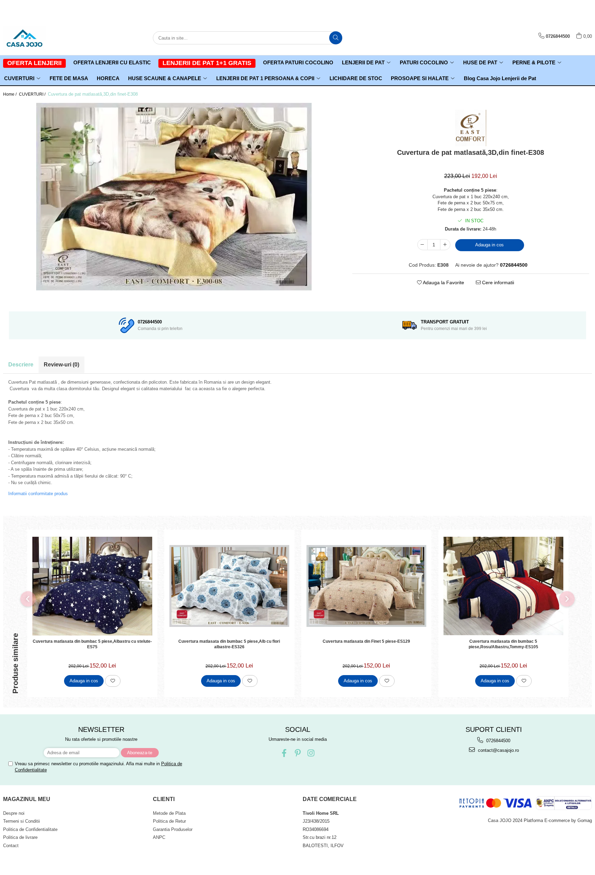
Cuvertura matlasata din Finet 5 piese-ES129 (366, 641)
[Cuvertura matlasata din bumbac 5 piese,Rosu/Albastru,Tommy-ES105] (503, 586)
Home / (10, 94)
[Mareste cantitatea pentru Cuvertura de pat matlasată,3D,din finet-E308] (445, 244)
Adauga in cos (489, 244)
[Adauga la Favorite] (113, 681)
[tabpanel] (174, 196)
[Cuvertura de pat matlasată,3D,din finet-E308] (174, 196)
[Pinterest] (298, 753)
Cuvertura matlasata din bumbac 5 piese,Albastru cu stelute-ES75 (92, 644)
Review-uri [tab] (61, 364)
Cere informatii (497, 282)
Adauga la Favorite (443, 282)
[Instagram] (311, 753)
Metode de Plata (169, 813)
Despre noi (13, 813)
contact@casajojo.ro (498, 750)
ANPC (159, 837)
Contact (11, 845)
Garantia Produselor (172, 829)
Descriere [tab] (20, 364)
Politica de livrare (20, 837)
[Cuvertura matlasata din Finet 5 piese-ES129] (366, 586)
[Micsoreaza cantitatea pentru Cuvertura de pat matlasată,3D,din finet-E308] (422, 244)
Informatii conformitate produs (38, 493)
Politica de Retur (169, 821)
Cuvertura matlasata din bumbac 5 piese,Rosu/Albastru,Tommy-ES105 (503, 644)
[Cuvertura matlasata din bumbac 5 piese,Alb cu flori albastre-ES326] (229, 586)
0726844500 (497, 740)
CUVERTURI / (32, 94)
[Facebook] (284, 753)
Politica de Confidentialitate (30, 829)
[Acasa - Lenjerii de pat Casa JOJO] (37, 38)
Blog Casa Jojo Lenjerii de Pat (500, 78)
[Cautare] (335, 37)
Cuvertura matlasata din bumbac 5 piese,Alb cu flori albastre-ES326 (229, 644)
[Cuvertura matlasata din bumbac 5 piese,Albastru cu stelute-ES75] (92, 586)
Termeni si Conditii (21, 821)
